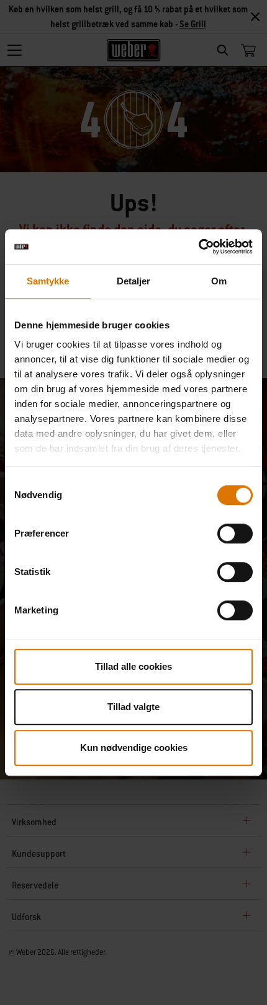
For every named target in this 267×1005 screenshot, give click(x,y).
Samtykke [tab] (48, 281)
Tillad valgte (133, 706)
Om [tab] (219, 281)
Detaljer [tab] (134, 281)
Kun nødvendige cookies (134, 747)
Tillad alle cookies (133, 666)
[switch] (235, 533)
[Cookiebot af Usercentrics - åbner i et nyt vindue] (198, 247)
